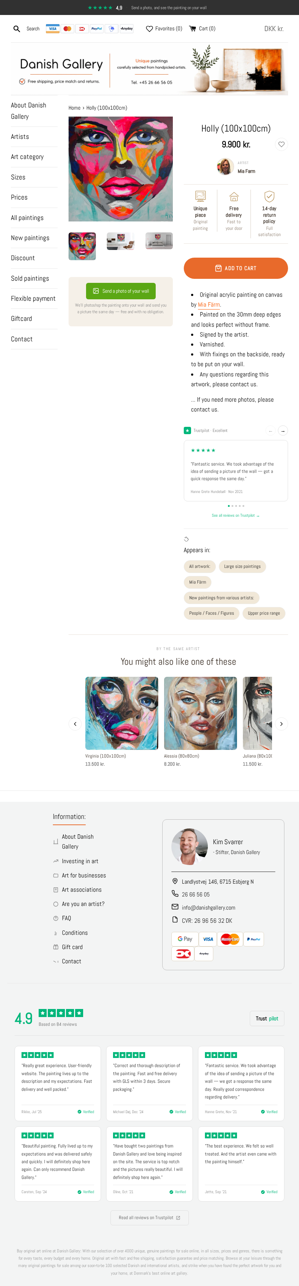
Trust (267, 1018)
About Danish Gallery (28, 110)
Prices (19, 197)
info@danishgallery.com (208, 907)
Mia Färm (209, 304)
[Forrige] (75, 724)
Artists (20, 136)
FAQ (66, 918)
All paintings (27, 217)
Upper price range (264, 613)
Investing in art (80, 861)
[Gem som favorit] (281, 144)
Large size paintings (242, 566)
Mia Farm (246, 171)
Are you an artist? (83, 904)
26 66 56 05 (196, 894)
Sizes (18, 177)
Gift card (72, 947)
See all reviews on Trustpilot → (236, 515)
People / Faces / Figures (211, 613)
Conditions (75, 933)
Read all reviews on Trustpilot (146, 1217)
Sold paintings (30, 278)
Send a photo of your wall (125, 291)
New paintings (30, 237)
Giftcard (21, 318)
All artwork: (199, 566)
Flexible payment (33, 298)
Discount (23, 257)
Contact (22, 339)
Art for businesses (84, 875)
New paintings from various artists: (221, 598)
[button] (275, 29)
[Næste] (281, 724)
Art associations (82, 889)
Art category (27, 156)
